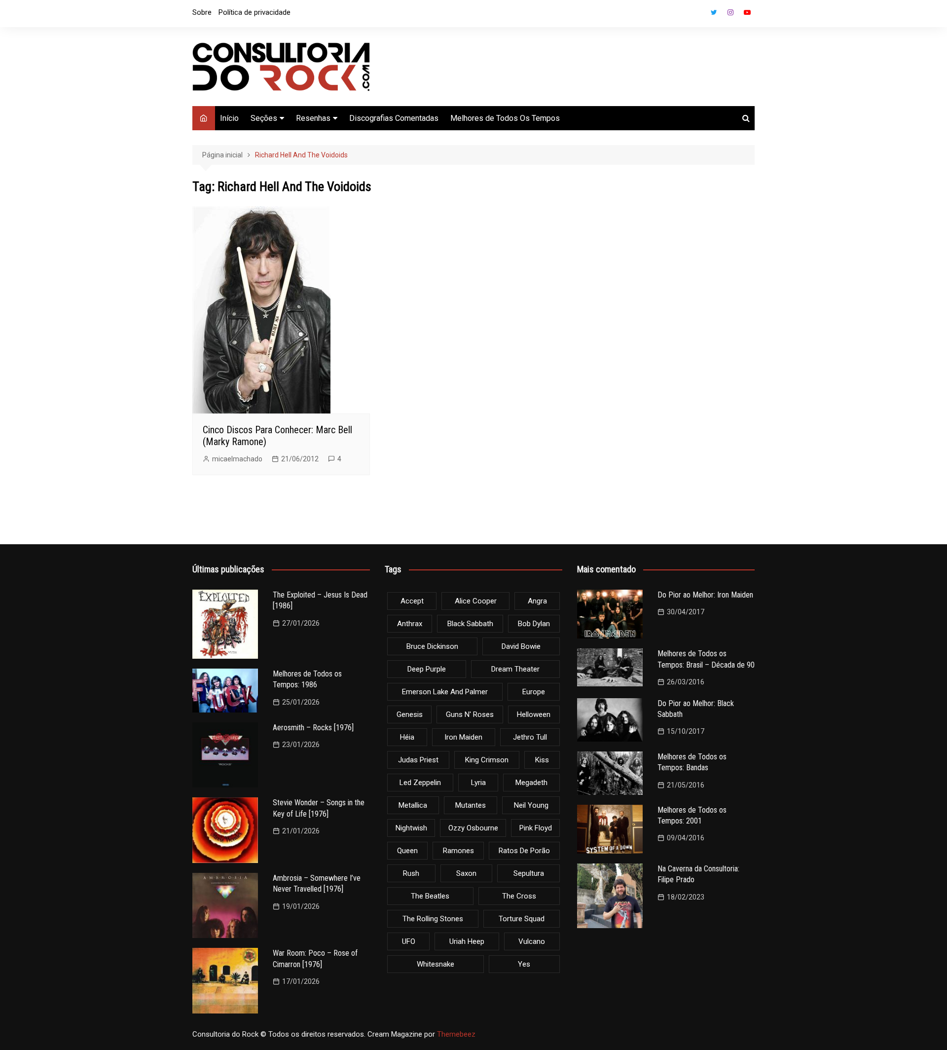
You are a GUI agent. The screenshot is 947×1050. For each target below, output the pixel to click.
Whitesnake (435, 964)
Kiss (542, 759)
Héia (407, 737)
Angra (537, 601)
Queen (407, 850)
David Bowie (521, 646)
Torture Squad (522, 918)
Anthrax (409, 623)
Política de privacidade (255, 12)
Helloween (533, 714)
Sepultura (528, 873)
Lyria (478, 782)
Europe (533, 691)
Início (229, 118)
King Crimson (487, 759)
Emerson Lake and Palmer (445, 691)
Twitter (713, 12)
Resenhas (313, 118)
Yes (524, 964)
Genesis (410, 714)
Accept (412, 601)
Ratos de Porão (524, 850)
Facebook (697, 14)
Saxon (466, 873)
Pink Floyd (535, 828)
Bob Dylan (534, 623)
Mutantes (470, 805)
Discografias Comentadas (393, 118)
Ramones (458, 850)
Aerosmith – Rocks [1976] (313, 727)
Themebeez (456, 1034)
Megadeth (531, 782)
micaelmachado (237, 459)
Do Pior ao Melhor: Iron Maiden (705, 595)
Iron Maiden (463, 737)
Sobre (202, 12)
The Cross (519, 896)
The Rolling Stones (432, 918)
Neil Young (531, 805)
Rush (411, 873)
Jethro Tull (530, 737)
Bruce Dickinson (432, 646)
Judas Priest (418, 759)
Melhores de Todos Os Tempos (505, 118)
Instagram (730, 12)
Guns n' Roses (470, 714)
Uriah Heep (466, 941)
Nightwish (411, 828)
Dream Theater (515, 669)
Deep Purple (426, 669)
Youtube (747, 12)
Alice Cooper (476, 601)
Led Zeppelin (420, 782)
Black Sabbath (470, 623)
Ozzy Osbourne (473, 828)
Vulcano (531, 941)
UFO (408, 941)
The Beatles (430, 896)
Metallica (413, 805)
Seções (264, 118)
